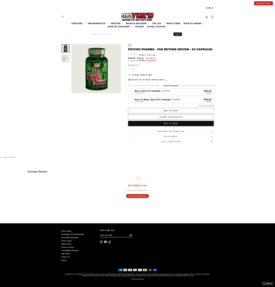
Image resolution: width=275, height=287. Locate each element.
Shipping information (170, 131)
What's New (173, 23)
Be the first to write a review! (137, 196)
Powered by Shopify (137, 279)
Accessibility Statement (70, 250)
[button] (129, 45)
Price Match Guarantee (69, 238)
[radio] (171, 91)
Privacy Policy (66, 241)
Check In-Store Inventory (148, 80)
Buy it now (171, 123)
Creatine (77, 23)
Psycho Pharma (7, 157)
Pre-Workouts (97, 23)
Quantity (134, 65)
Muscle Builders (136, 23)
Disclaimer (171, 136)
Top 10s (157, 23)
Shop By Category (119, 27)
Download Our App (263, 3)
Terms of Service (67, 247)
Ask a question (170, 141)
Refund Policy (66, 244)
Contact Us (65, 257)
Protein (116, 23)
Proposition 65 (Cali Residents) (72, 234)
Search (177, 34)
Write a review (151, 55)
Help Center (65, 254)
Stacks (139, 27)
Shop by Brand (192, 23)
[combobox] (137, 34)
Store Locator (156, 27)
